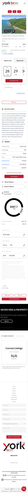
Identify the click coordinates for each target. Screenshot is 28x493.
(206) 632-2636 (14, 462)
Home (14, 386)
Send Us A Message (14, 436)
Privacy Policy (5, 491)
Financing (14, 395)
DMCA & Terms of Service (15, 491)
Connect (14, 401)
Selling (14, 393)
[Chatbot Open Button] (23, 488)
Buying (14, 390)
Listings (14, 388)
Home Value (14, 397)
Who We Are (14, 399)
